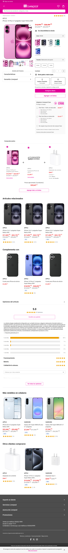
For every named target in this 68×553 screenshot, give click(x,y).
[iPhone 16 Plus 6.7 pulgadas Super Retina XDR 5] (26, 63)
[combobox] (34, 372)
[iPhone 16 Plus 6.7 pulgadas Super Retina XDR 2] (10, 63)
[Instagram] (37, 539)
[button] (58, 16)
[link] (12, 222)
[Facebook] (30, 539)
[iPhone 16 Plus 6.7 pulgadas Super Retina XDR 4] (21, 63)
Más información (32, 550)
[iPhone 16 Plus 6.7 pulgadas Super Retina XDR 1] (5, 63)
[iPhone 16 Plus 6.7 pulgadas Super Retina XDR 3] (16, 63)
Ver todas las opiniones (34, 384)
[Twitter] (34, 539)
